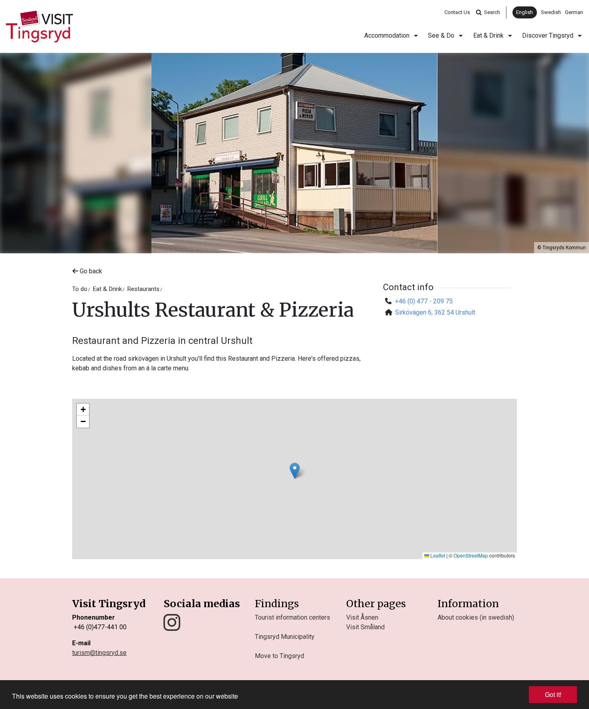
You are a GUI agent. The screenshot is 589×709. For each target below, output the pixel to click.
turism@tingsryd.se (99, 652)
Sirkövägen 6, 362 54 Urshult (435, 312)
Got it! (553, 694)
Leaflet (437, 555)
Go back (90, 271)
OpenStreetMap (471, 555)
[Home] (39, 26)
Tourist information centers (292, 617)
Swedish (551, 12)
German (574, 12)
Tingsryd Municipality (285, 636)
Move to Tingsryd (279, 656)
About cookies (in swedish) (476, 617)
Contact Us (457, 12)
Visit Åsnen (362, 617)
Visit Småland (365, 627)
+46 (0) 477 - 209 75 (424, 301)
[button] (295, 471)
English (524, 12)
